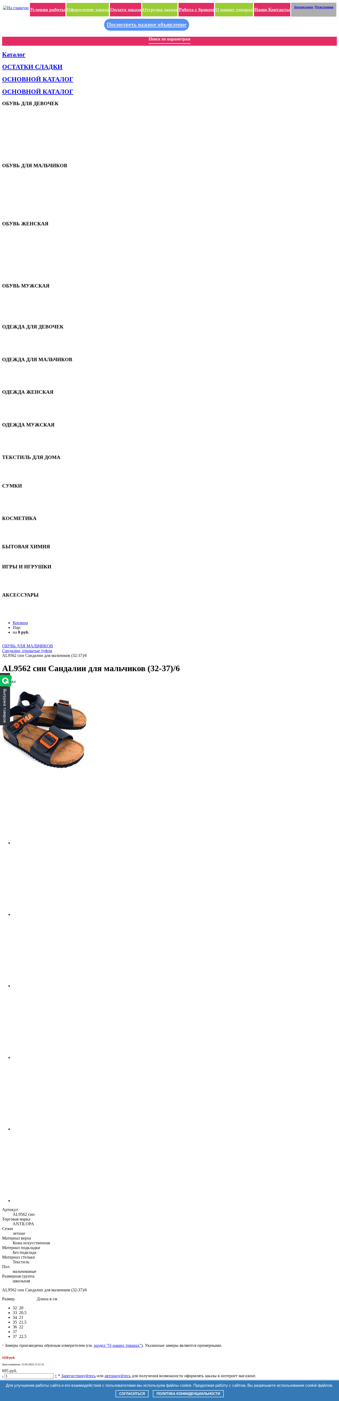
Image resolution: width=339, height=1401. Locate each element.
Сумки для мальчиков (30, 500)
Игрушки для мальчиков (32, 581)
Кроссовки (21, 122)
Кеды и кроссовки (27, 300)
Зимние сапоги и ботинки (32, 271)
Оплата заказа (125, 9)
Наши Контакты (272, 9)
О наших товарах (234, 9)
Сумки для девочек (28, 496)
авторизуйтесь (118, 1376)
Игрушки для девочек (30, 577)
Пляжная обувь (25, 113)
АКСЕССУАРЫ (25, 605)
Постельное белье (27, 476)
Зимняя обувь (23, 147)
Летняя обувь (23, 238)
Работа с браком (196, 9)
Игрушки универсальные (32, 585)
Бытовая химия (25, 557)
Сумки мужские (25, 508)
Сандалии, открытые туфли (34, 180)
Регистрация (324, 7)
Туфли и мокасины (27, 130)
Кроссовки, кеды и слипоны (34, 242)
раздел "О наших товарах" (117, 1345)
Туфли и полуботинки (29, 192)
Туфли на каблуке (27, 250)
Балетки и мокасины (29, 246)
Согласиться (132, 1394)
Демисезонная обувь (29, 139)
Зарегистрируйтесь (78, 1376)
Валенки (19, 155)
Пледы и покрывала (28, 467)
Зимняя (18, 349)
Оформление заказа (88, 9)
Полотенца (21, 472)
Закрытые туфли (26, 134)
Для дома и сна (24, 337)
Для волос (21, 528)
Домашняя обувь (26, 151)
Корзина (20, 622)
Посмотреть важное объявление (146, 24)
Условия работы (47, 9)
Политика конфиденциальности (188, 1394)
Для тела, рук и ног (27, 537)
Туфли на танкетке (27, 255)
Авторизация (303, 7)
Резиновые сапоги (27, 143)
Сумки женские (25, 504)
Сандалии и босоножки (30, 117)
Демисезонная (24, 341)
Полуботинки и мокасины (33, 304)
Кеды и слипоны (25, 126)
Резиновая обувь (26, 267)
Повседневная (24, 345)
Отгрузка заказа (159, 9)
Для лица (20, 533)
